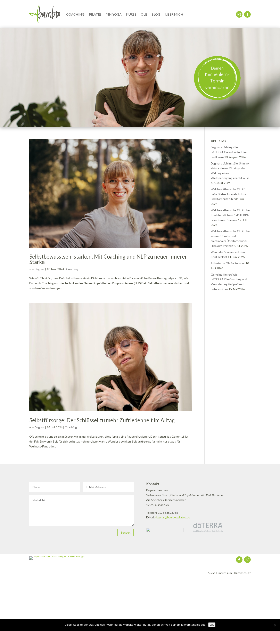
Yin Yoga (114, 14)
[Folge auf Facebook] (247, 14)
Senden (126, 532)
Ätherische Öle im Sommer (228, 263)
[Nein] (275, 625)
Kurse (131, 14)
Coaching (75, 14)
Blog (155, 14)
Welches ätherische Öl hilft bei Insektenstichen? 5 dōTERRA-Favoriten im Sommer (230, 215)
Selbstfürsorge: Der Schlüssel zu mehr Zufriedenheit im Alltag (102, 420)
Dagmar (39, 269)
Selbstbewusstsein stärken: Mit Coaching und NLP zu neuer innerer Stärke (108, 259)
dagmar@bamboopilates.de (172, 517)
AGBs (211, 573)
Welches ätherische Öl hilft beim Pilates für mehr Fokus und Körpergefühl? (228, 194)
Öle (144, 14)
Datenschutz (242, 573)
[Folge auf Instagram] (239, 14)
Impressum (224, 573)
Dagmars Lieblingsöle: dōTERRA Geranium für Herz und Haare (229, 152)
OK (212, 624)
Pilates (95, 14)
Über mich (174, 14)
